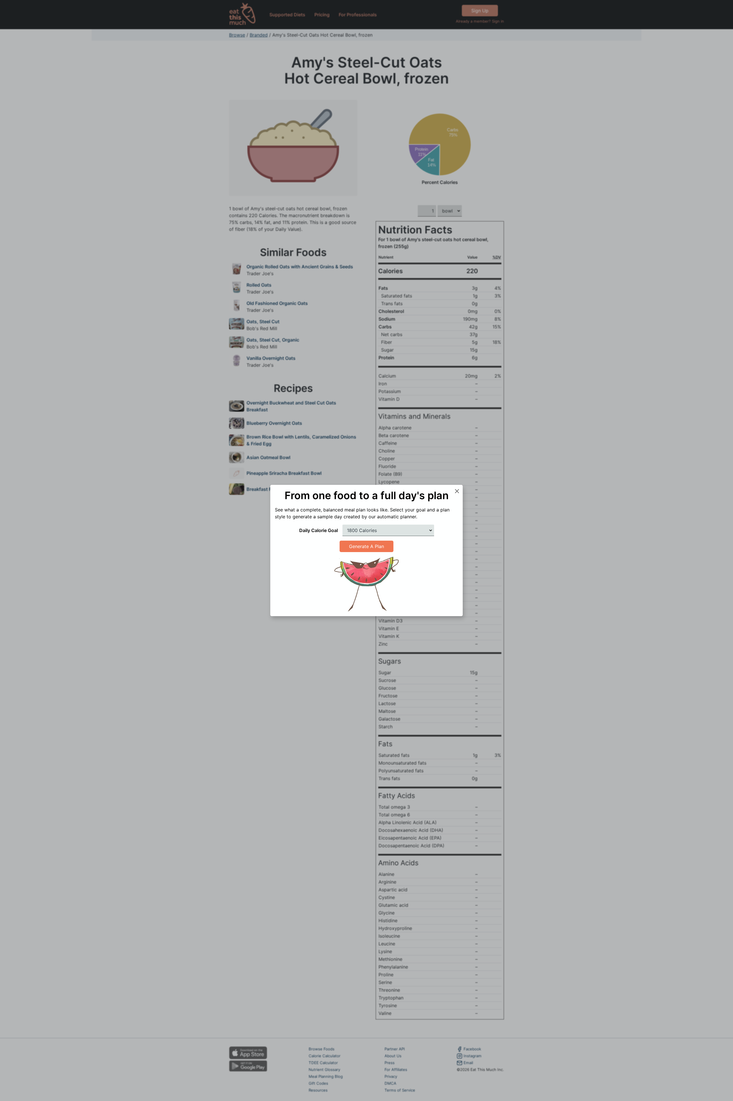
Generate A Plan (366, 546)
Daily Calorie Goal (318, 530)
